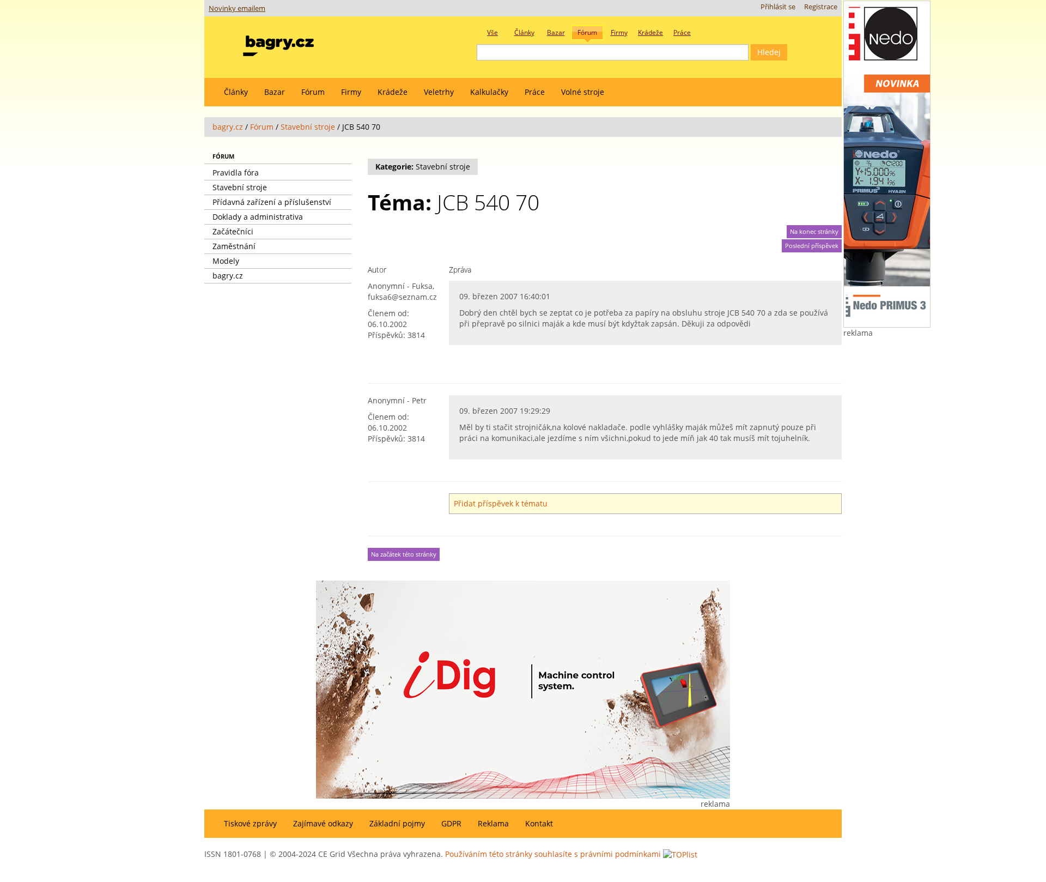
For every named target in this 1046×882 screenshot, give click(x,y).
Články (236, 92)
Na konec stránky (814, 231)
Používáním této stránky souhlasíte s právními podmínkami (553, 854)
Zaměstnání (234, 246)
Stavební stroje (308, 127)
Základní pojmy (397, 823)
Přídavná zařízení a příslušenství (271, 202)
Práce (535, 92)
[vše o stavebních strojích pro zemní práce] (278, 43)
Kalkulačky (489, 92)
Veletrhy (439, 92)
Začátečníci (232, 231)
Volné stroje (582, 92)
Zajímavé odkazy (323, 823)
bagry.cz (227, 127)
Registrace (820, 6)
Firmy (351, 92)
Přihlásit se (778, 6)
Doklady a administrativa (257, 217)
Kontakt (539, 823)
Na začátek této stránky (403, 554)
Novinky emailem (237, 8)
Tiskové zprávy (250, 823)
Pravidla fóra (235, 172)
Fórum (313, 92)
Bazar (274, 92)
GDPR (451, 823)
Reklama (493, 823)
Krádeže (393, 92)
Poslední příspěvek (811, 246)
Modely (225, 261)
